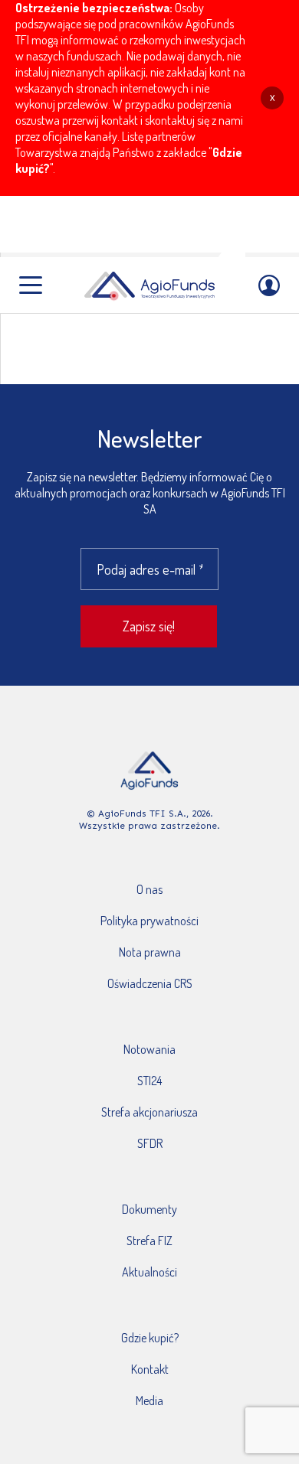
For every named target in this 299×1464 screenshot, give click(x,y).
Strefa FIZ (149, 1240)
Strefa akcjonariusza (149, 1112)
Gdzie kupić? (150, 1337)
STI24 (149, 1080)
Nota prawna (150, 952)
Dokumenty (149, 1209)
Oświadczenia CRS (149, 983)
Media (149, 1400)
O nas (149, 889)
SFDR (150, 1143)
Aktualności (149, 1272)
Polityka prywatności (149, 920)
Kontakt (150, 1369)
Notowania (149, 1049)
